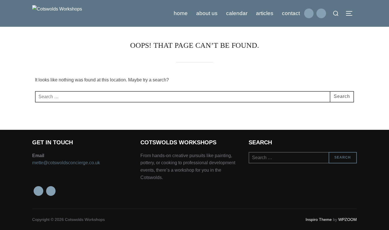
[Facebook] (309, 13)
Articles (264, 13)
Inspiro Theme (319, 219)
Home (181, 13)
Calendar (236, 13)
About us (207, 13)
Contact (291, 13)
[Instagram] (321, 13)
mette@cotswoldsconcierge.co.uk (66, 162)
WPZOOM (347, 219)
